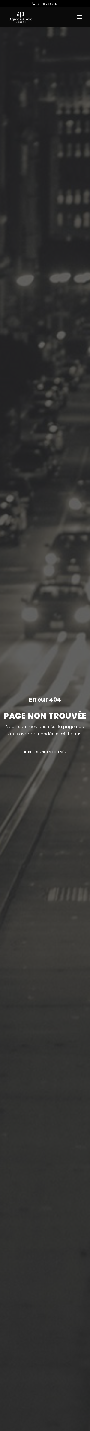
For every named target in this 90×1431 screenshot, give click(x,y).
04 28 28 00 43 (47, 4)
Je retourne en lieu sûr (45, 752)
